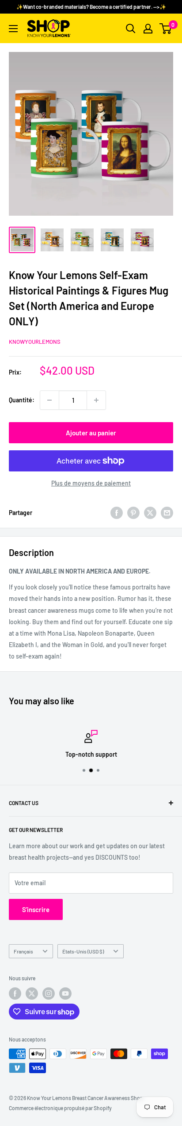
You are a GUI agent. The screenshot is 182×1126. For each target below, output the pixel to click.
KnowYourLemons (35, 341)
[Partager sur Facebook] (116, 513)
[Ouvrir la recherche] (131, 28)
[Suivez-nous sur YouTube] (65, 993)
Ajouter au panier (91, 433)
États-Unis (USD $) (83, 951)
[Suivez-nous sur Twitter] (32, 993)
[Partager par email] (167, 513)
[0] (165, 28)
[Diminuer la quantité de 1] (49, 400)
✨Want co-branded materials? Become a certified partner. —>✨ (91, 7)
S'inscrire (35, 909)
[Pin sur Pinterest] (133, 513)
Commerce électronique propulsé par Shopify (60, 1108)
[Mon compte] (148, 28)
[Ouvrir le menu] (13, 28)
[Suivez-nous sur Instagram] (48, 993)
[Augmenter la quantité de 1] (96, 400)
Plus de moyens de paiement (91, 483)
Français (23, 951)
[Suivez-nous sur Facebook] (15, 993)
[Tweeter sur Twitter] (150, 513)
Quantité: (21, 400)
